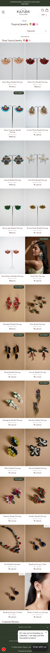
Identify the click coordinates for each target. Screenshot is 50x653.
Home (24, 21)
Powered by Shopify (25, 651)
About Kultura (25, 627)
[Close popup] (46, 632)
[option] (25, 3)
